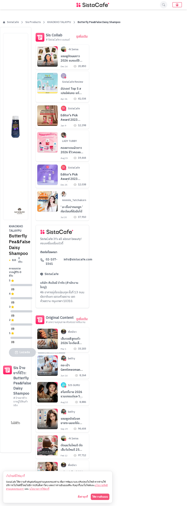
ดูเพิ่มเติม (82, 36)
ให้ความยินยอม (100, 496)
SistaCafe (13, 22)
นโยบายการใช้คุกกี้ (39, 488)
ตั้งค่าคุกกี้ (83, 496)
